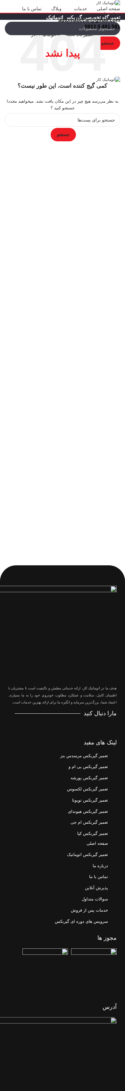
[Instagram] (77, 725)
